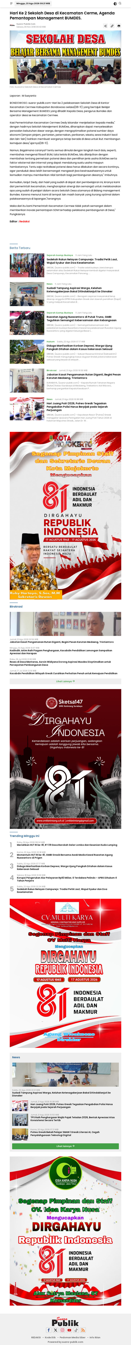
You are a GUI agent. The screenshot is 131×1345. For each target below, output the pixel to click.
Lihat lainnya (64, 1146)
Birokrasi (52, 370)
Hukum (51, 341)
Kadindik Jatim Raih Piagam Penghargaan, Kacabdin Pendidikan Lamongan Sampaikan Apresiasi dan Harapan (61, 652)
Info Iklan (95, 1337)
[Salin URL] (112, 25)
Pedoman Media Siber (72, 1337)
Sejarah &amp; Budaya (60, 255)
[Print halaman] (118, 25)
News (49, 283)
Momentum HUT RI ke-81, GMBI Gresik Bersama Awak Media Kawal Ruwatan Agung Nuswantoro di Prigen (65, 856)
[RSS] (83, 1330)
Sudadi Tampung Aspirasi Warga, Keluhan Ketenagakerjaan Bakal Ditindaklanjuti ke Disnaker (80, 289)
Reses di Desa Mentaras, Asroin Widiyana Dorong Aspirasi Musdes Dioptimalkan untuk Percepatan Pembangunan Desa (60, 663)
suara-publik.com (25, 24)
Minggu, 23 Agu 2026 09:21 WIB (33, 3)
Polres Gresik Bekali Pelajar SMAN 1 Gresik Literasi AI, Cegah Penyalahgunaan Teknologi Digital (65, 1133)
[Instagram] (62, 1330)
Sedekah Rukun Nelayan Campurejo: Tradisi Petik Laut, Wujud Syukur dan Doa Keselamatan (82, 261)
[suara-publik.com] (65, 1321)
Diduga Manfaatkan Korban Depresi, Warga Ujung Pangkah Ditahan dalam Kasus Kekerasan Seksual (79, 347)
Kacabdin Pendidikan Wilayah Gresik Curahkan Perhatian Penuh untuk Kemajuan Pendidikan (63, 673)
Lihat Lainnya (64, 681)
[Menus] (11, 3)
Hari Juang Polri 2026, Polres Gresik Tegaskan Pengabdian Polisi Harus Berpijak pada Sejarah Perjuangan (77, 407)
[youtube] (69, 1330)
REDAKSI (36, 1337)
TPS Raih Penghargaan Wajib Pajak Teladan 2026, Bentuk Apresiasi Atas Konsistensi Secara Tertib (73, 1119)
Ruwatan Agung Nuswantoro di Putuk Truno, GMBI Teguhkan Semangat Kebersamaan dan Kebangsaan (81, 318)
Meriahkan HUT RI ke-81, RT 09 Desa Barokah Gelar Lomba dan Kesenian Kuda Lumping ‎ (67, 844)
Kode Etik (50, 1337)
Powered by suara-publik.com (65, 1342)
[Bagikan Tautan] (105, 25)
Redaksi (24, 221)
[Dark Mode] (115, 3)
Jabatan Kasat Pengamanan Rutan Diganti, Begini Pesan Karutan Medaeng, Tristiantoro (84, 376)
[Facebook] (48, 1330)
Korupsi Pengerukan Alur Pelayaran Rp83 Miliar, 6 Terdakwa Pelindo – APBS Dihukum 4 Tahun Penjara (67, 879)
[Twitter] (55, 1330)
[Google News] (76, 1330)
